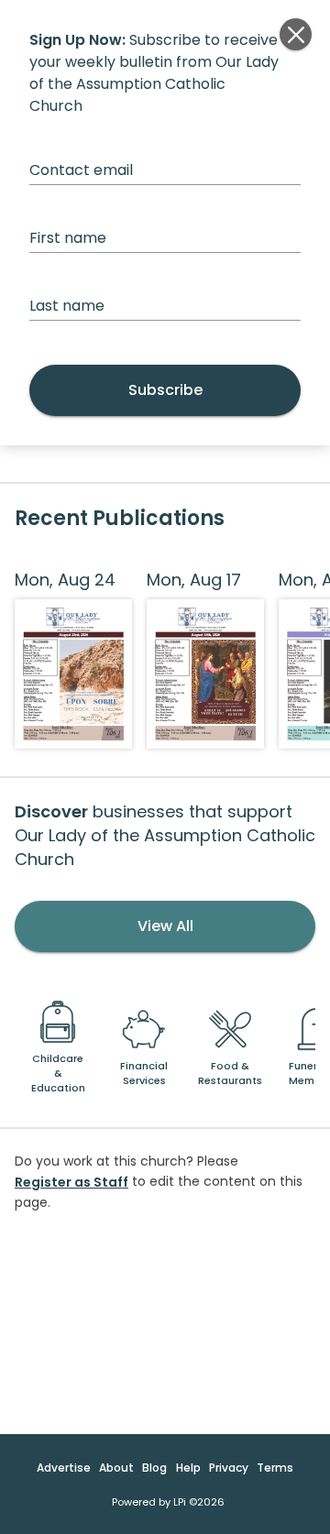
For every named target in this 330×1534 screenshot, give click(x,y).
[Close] (296, 34)
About (116, 1467)
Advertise (64, 1467)
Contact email (81, 170)
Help (188, 1467)
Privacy (228, 1467)
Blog (154, 1467)
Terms (275, 1467)
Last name (66, 305)
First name (67, 237)
